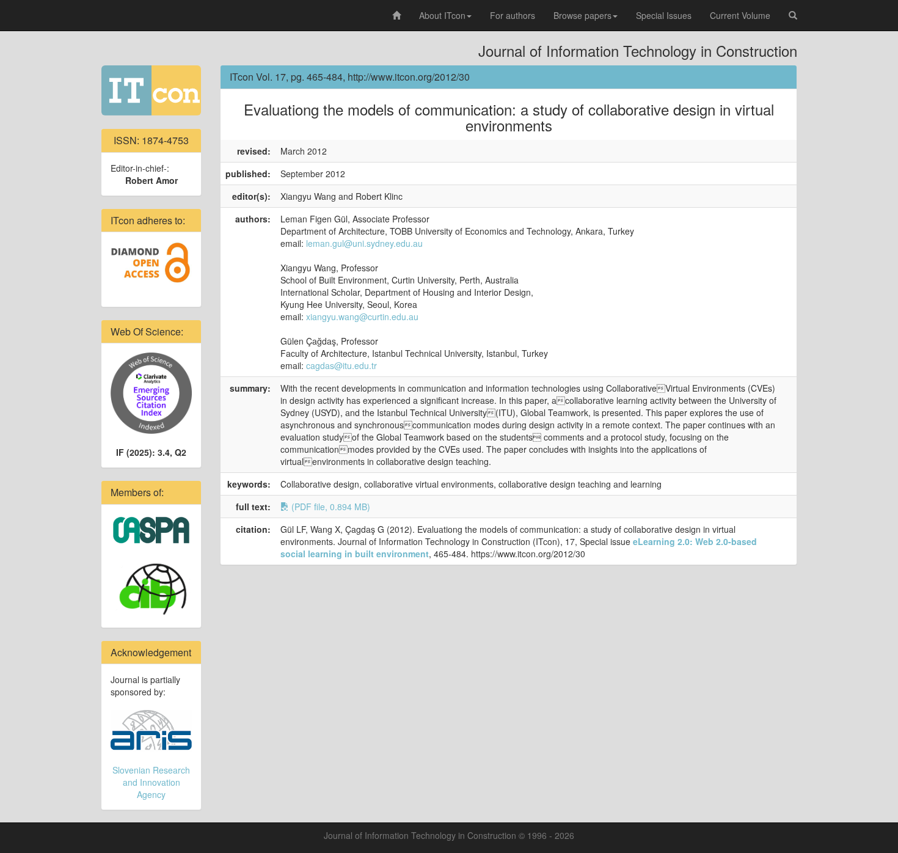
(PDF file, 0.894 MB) (329, 506)
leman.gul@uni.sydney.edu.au (364, 243)
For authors (512, 15)
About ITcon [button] (442, 15)
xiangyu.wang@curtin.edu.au (362, 316)
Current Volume (740, 15)
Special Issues (664, 15)
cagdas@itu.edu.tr (341, 365)
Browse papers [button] (582, 15)
